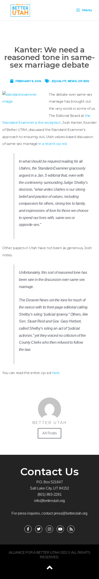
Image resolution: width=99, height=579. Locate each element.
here (55, 373)
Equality (59, 81)
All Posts (49, 433)
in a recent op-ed (52, 144)
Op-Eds (83, 81)
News (72, 81)
